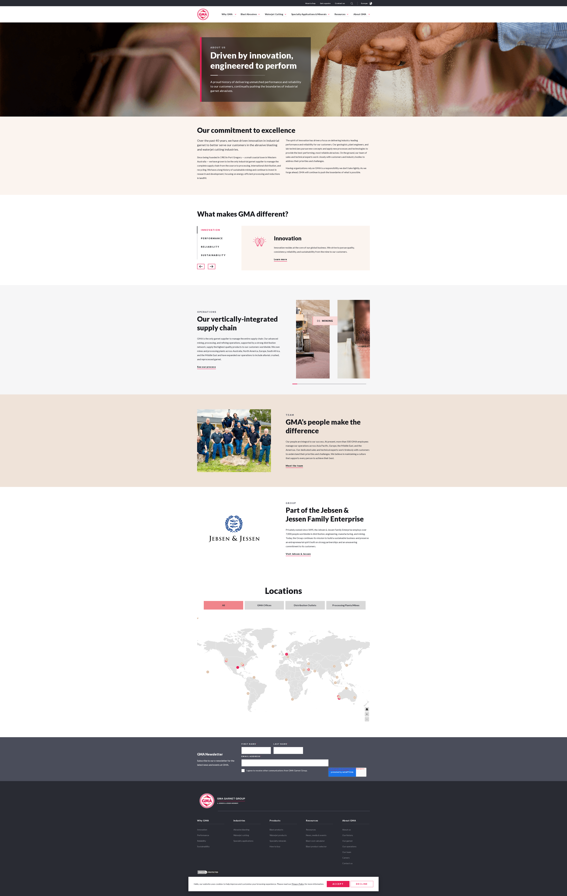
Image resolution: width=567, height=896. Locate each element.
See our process (206, 367)
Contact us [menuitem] (340, 3)
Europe (364, 3)
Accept (338, 884)
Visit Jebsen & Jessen (298, 554)
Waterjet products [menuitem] (278, 835)
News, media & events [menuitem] (316, 835)
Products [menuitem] (275, 820)
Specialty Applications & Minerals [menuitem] (308, 14)
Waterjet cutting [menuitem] (241, 835)
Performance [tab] (212, 238)
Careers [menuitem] (346, 857)
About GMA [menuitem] (359, 14)
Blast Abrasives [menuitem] (249, 14)
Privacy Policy (298, 884)
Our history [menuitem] (347, 835)
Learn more (280, 259)
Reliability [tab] (210, 246)
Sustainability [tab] (213, 255)
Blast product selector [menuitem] (316, 846)
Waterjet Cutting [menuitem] (274, 14)
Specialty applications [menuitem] (243, 841)
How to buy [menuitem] (310, 3)
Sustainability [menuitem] (203, 846)
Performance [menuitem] (203, 835)
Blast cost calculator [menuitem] (315, 841)
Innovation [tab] (210, 230)
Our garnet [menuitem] (347, 841)
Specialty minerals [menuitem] (278, 841)
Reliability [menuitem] (201, 841)
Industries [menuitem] (239, 820)
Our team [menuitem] (346, 852)
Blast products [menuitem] (276, 829)
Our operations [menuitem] (349, 846)
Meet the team (294, 466)
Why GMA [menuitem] (227, 14)
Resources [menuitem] (340, 14)
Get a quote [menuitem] (325, 3)
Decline (362, 884)
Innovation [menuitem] (202, 829)
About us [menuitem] (346, 829)
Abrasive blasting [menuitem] (241, 829)
